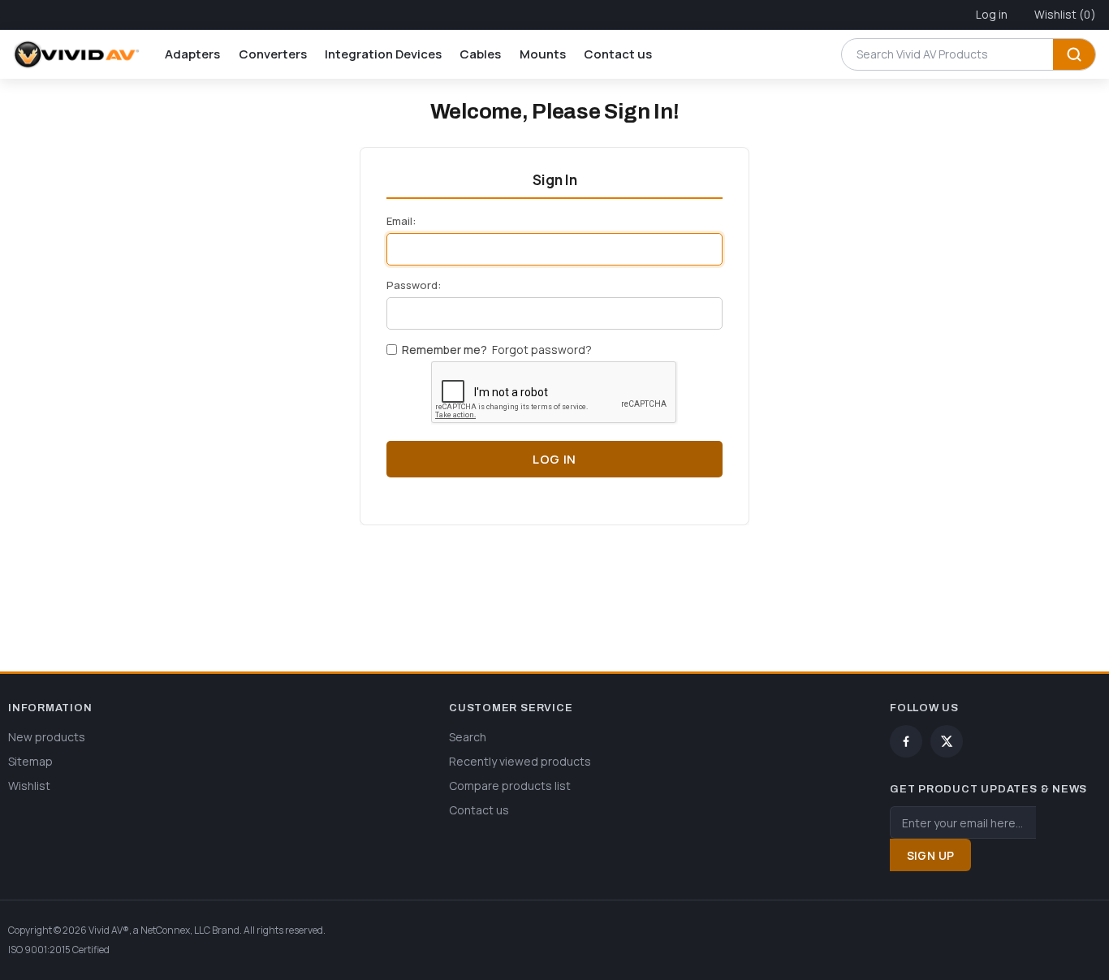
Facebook (906, 741)
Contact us (618, 54)
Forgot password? (542, 349)
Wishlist (29, 785)
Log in (992, 14)
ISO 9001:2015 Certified (59, 949)
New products (46, 737)
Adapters (192, 54)
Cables (480, 54)
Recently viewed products (520, 761)
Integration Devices (383, 54)
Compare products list (510, 785)
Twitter (946, 741)
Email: (401, 221)
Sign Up (931, 855)
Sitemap (30, 761)
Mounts (543, 54)
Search (1074, 54)
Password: (413, 285)
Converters (273, 54)
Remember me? (444, 349)
